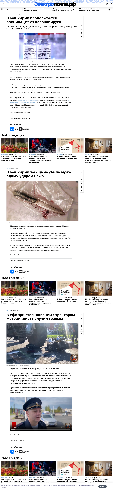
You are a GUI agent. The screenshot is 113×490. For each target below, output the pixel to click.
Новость (4, 9)
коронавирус (26, 118)
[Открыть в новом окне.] (14, 129)
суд (15, 260)
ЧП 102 (8, 168)
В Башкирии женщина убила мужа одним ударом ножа (35, 9)
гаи (24, 441)
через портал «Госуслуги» (27, 100)
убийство (27, 260)
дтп (21, 441)
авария (16, 441)
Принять (102, 486)
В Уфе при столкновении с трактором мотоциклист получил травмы (64, 9)
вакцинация (17, 118)
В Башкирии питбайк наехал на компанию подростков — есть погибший (89, 9)
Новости (9, 14)
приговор (20, 260)
